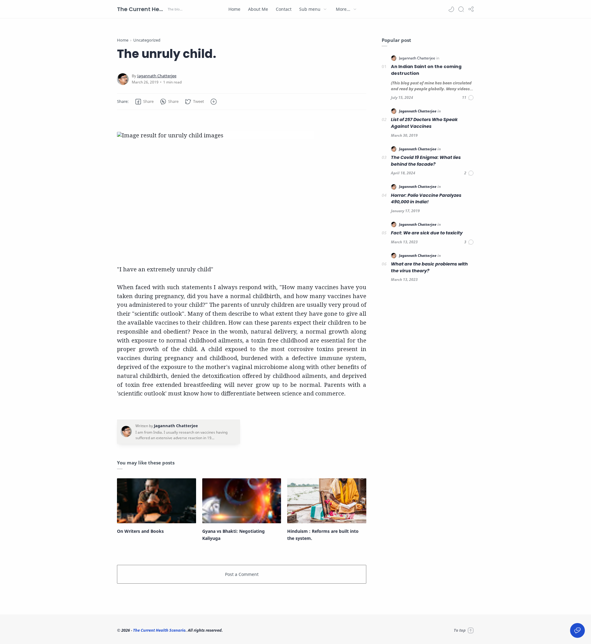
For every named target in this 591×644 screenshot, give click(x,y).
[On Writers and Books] (156, 500)
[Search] (461, 9)
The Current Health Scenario (141, 9)
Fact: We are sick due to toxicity (427, 233)
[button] (451, 9)
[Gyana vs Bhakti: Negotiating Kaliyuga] (241, 500)
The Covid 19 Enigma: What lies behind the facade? (426, 160)
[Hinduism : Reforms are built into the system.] (326, 500)
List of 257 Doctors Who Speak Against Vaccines (424, 122)
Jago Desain (264, 630)
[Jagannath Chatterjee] (156, 76)
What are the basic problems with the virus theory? (429, 267)
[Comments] (468, 97)
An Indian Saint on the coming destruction (426, 69)
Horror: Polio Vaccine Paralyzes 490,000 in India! (426, 198)
